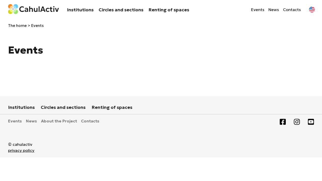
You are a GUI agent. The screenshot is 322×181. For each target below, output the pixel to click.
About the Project (59, 120)
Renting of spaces (168, 10)
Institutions (80, 10)
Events (257, 9)
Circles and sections (121, 10)
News (273, 9)
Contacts (292, 9)
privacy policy (21, 150)
